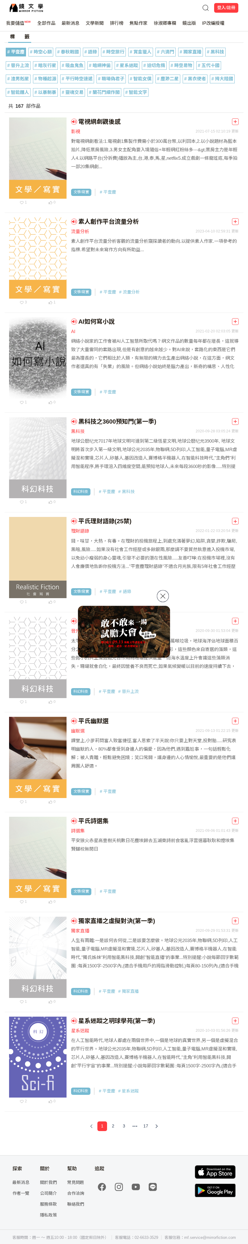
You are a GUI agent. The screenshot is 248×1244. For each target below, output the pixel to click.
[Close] (163, 596)
